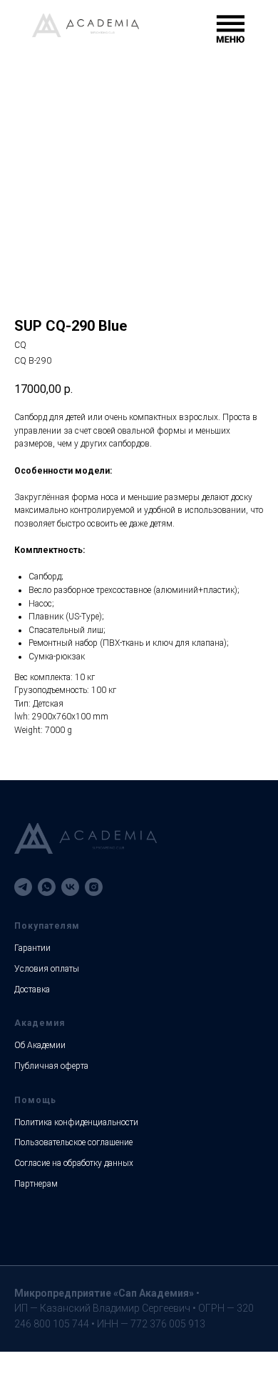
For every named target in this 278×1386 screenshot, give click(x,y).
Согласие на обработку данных (73, 1163)
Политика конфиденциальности (76, 1122)
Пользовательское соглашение (73, 1142)
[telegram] (23, 887)
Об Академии (40, 1045)
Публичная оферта (51, 1066)
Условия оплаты (46, 969)
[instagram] (94, 887)
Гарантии (32, 948)
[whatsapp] (47, 887)
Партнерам (36, 1184)
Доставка (32, 989)
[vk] (70, 887)
